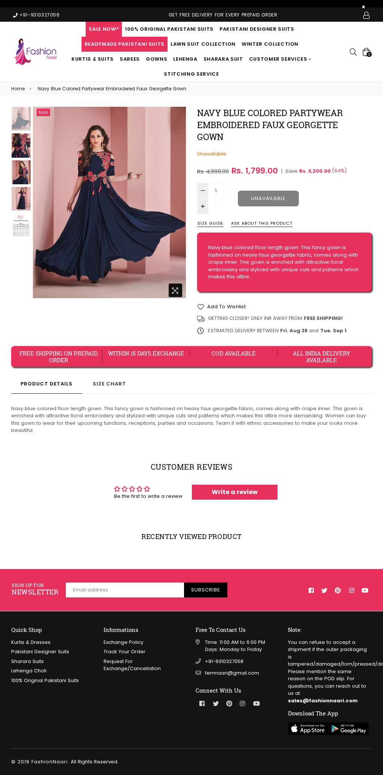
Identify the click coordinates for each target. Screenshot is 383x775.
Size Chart (109, 383)
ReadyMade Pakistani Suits (125, 44)
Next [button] (176, 203)
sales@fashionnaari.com (323, 700)
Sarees (130, 59)
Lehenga (185, 59)
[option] (109, 203)
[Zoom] (175, 290)
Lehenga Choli (28, 670)
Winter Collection (270, 44)
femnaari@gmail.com (232, 672)
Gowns (156, 59)
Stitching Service (191, 74)
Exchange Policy (123, 642)
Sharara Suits (27, 661)
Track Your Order (124, 651)
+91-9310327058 (224, 661)
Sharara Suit (223, 59)
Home (18, 88)
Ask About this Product (261, 223)
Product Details (47, 383)
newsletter (35, 589)
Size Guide (210, 223)
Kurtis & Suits (92, 59)
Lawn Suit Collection (203, 44)
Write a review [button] (235, 492)
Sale (43, 112)
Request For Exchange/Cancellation (132, 665)
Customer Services (279, 59)
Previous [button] (42, 203)
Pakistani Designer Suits (257, 29)
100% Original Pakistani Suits (169, 29)
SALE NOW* (104, 29)
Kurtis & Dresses (30, 642)
